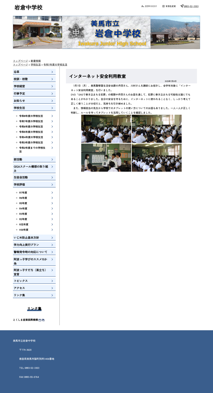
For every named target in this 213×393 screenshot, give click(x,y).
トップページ (20, 61)
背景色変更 (171, 6)
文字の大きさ (151, 6)
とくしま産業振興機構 (25, 320)
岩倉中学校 (29, 7)
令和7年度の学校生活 (55, 64)
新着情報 (36, 61)
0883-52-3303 (191, 6)
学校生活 (36, 64)
